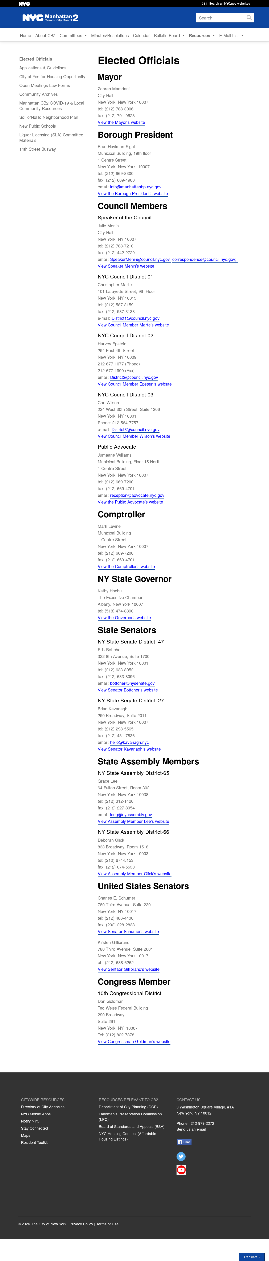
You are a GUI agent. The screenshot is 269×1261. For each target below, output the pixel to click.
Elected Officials (35, 59)
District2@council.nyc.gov (134, 377)
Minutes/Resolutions (110, 35)
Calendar (141, 35)
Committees (71, 35)
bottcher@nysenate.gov (132, 683)
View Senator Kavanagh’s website (129, 749)
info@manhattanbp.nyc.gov (135, 187)
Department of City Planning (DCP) (128, 1106)
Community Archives (38, 94)
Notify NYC (30, 1121)
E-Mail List (229, 35)
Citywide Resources (43, 1100)
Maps (25, 1135)
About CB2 (45, 35)
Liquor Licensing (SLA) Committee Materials (51, 137)
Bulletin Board (167, 35)
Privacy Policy (81, 1223)
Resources (200, 35)
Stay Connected (34, 1128)
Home (25, 35)
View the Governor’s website (124, 617)
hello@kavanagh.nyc (129, 742)
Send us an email (191, 1129)
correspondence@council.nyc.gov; (205, 259)
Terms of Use (107, 1223)
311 (204, 3)
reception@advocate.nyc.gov (137, 495)
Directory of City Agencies (43, 1106)
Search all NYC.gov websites (229, 3)
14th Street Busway (37, 149)
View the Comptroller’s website (126, 566)
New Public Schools (37, 126)
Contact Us (188, 1100)
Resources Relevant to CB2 (128, 1100)
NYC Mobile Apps (36, 1113)
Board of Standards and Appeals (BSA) (132, 1126)
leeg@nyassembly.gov (131, 814)
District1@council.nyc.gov (136, 318)
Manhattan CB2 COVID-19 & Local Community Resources (51, 105)
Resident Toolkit (34, 1142)
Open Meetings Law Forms (44, 85)
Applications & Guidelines (42, 68)
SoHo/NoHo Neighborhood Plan (48, 117)
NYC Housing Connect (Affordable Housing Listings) (127, 1136)
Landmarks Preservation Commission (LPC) (130, 1116)
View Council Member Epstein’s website (135, 384)
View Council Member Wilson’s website (134, 436)
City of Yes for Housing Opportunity (52, 76)
